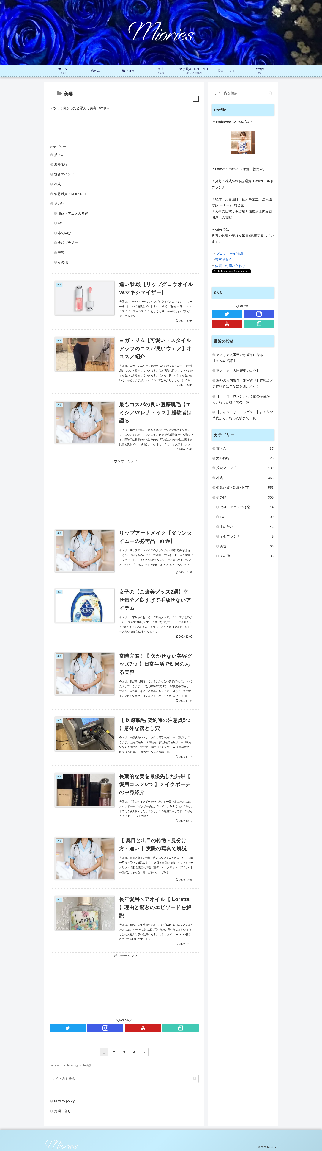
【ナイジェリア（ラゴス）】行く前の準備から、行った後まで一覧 (242, 415)
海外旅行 (60, 164)
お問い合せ (62, 1111)
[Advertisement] (124, 129)
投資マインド (64, 174)
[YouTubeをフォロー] (143, 1028)
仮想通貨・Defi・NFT (70, 194)
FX (60, 223)
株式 (57, 184)
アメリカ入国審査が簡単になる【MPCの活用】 (237, 358)
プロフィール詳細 (229, 254)
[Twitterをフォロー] (68, 1028)
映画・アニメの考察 (73, 213)
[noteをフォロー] (180, 1028)
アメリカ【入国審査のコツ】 (238, 371)
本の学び (64, 233)
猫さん (59, 155)
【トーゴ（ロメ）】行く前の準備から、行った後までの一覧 (241, 399)
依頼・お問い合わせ (230, 266)
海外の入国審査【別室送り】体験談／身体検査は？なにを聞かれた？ (242, 383)
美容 (61, 252)
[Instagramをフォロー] (105, 1028)
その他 (59, 204)
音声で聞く (223, 260)
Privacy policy (64, 1101)
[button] (195, 1078)
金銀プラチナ (68, 243)
